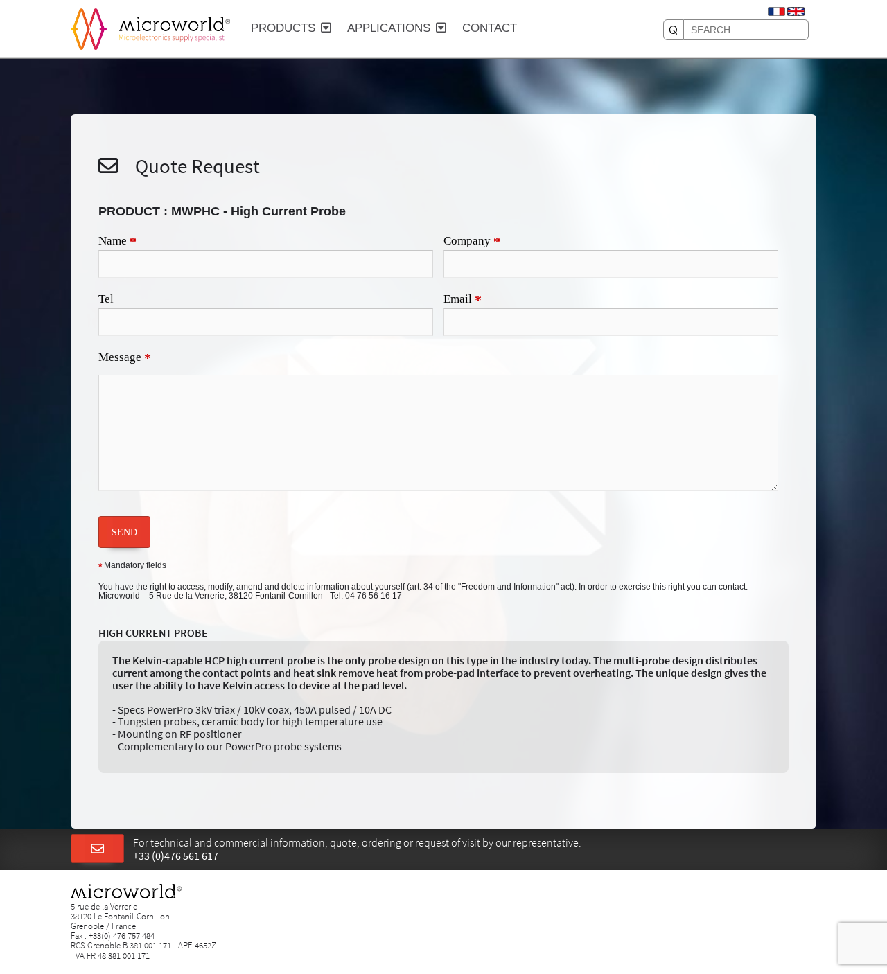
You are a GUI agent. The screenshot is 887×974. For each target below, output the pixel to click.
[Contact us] (97, 849)
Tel (106, 299)
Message (124, 358)
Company (472, 241)
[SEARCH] (673, 29)
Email (463, 300)
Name (117, 241)
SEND (124, 532)
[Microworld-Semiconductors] (89, 28)
